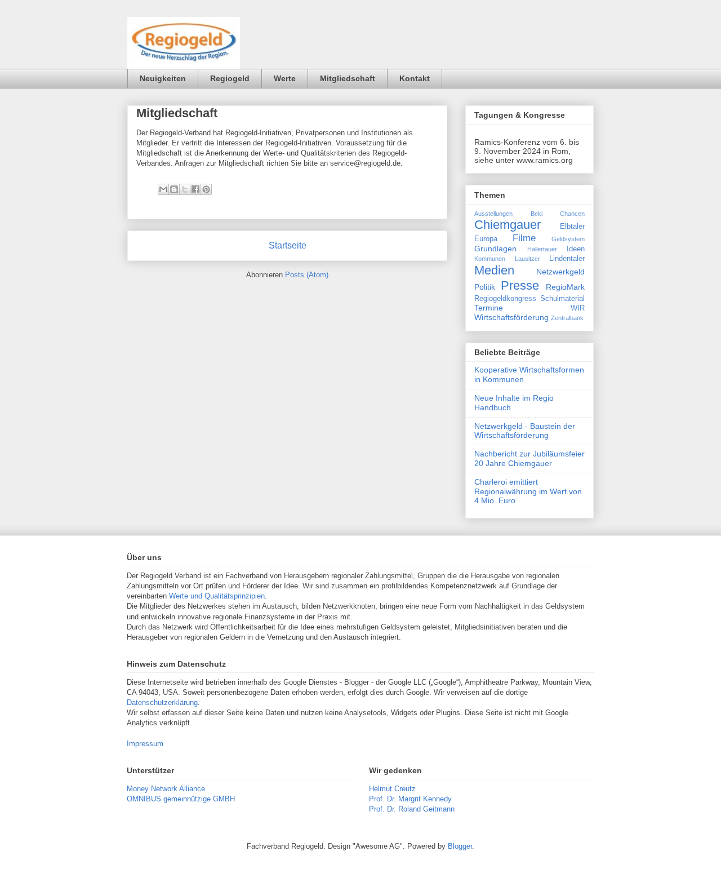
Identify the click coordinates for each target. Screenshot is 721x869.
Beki (536, 213)
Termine (488, 307)
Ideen (576, 249)
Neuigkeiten (163, 78)
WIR (578, 308)
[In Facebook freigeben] (195, 189)
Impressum (145, 743)
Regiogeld (230, 78)
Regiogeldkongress (505, 299)
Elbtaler (572, 226)
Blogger (460, 846)
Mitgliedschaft (347, 78)
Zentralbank (567, 317)
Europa (485, 239)
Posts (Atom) (306, 275)
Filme (524, 238)
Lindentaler (567, 259)
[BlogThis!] (174, 189)
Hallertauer (542, 249)
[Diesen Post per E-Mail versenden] (163, 189)
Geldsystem (568, 239)
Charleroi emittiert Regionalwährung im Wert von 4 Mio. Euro (528, 491)
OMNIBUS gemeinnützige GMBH (181, 799)
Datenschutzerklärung (162, 702)
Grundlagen (495, 248)
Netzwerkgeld (560, 271)
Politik (484, 286)
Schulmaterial (562, 299)
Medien (494, 270)
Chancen (572, 213)
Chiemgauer (507, 225)
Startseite (287, 245)
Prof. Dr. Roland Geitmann (412, 809)
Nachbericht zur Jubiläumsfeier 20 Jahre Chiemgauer (529, 458)
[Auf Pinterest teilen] (206, 189)
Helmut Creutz (392, 788)
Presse (520, 285)
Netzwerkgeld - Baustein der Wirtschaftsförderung (524, 431)
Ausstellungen (493, 213)
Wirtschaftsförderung (511, 317)
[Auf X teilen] (184, 189)
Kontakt (414, 78)
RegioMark (565, 286)
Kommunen (489, 258)
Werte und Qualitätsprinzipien (217, 596)
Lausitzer (527, 258)
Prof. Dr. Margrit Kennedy (410, 799)
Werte (285, 78)
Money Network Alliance (166, 788)
